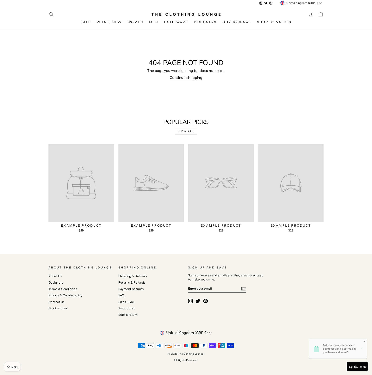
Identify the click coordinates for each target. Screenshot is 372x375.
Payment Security (131, 289)
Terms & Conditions (62, 289)
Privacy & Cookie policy (65, 295)
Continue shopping (186, 78)
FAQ (121, 295)
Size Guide (126, 302)
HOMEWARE (176, 22)
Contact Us (56, 302)
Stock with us (58, 308)
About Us (55, 276)
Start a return (128, 315)
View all (186, 131)
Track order (126, 308)
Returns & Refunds (132, 282)
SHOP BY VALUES (274, 22)
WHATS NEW (109, 22)
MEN (153, 22)
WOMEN (135, 22)
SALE (86, 22)
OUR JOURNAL (236, 22)
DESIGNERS (205, 22)
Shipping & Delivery (132, 276)
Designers (55, 282)
